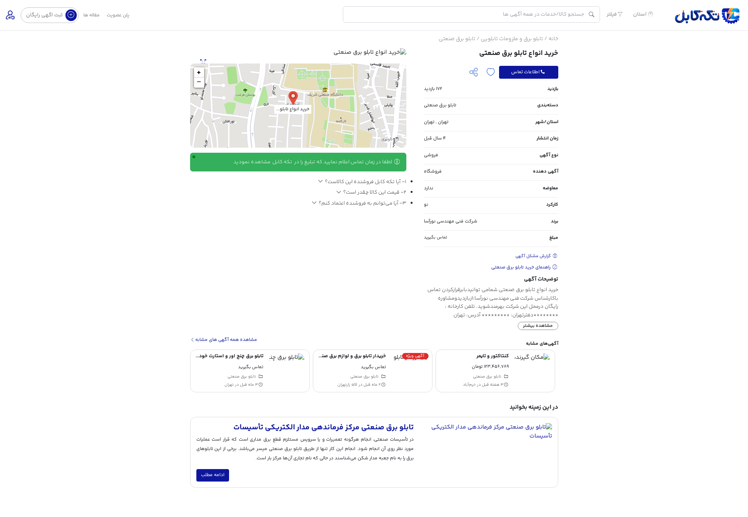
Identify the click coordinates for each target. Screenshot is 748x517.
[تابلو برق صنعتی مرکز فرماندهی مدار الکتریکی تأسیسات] (486, 452)
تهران (443, 122)
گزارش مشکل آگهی (533, 256)
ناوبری (387, 139)
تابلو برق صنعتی (457, 39)
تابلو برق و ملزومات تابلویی (512, 39)
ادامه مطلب (212, 475)
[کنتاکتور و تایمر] (532, 370)
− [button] (199, 83)
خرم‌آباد (469, 385)
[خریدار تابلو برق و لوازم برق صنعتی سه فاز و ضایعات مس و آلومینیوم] (409, 370)
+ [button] (199, 72)
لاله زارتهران (347, 385)
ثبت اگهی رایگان (45, 15)
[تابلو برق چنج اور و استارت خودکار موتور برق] (286, 370)
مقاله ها (91, 15)
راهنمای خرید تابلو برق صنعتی (521, 267)
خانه (553, 39)
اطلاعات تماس (525, 72)
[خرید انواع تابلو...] (293, 98)
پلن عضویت (118, 15)
